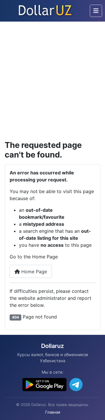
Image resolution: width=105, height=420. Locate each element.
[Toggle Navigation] (96, 11)
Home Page (33, 271)
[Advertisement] (52, 77)
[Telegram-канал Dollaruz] (76, 384)
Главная (52, 412)
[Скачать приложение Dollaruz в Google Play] (44, 384)
